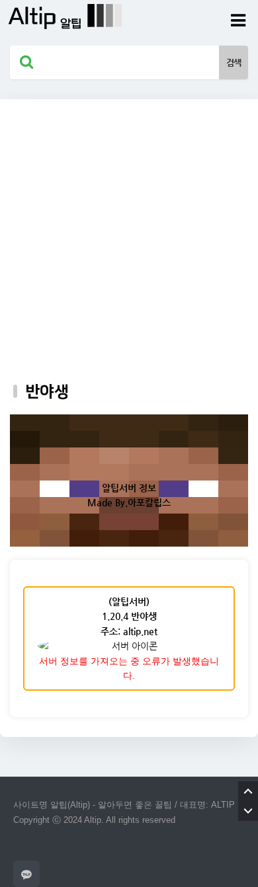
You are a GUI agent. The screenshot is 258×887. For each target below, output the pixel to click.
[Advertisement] (129, 228)
